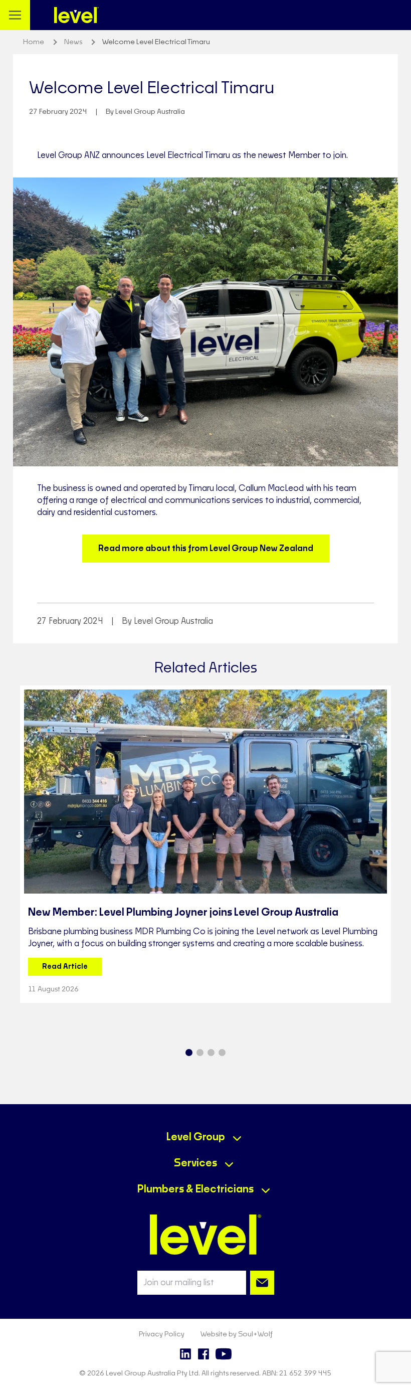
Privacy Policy (161, 1334)
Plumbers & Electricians (195, 1189)
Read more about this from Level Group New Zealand (205, 549)
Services (195, 1163)
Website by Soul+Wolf (236, 1334)
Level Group (195, 1137)
